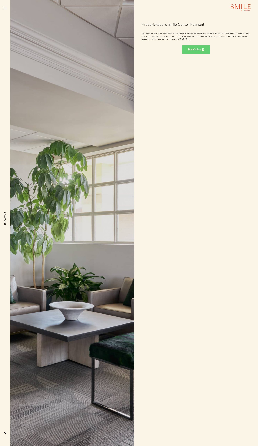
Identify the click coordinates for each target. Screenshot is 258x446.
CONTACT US (5, 218)
